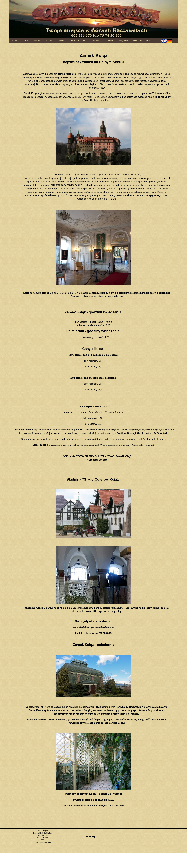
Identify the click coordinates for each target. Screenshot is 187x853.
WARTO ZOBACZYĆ (78, 41)
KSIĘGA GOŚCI (124, 41)
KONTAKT (150, 41)
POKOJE (37, 41)
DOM (26, 41)
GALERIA (110, 41)
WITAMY (15, 41)
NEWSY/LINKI (138, 41)
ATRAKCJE (97, 41)
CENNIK (61, 41)
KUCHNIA (49, 41)
